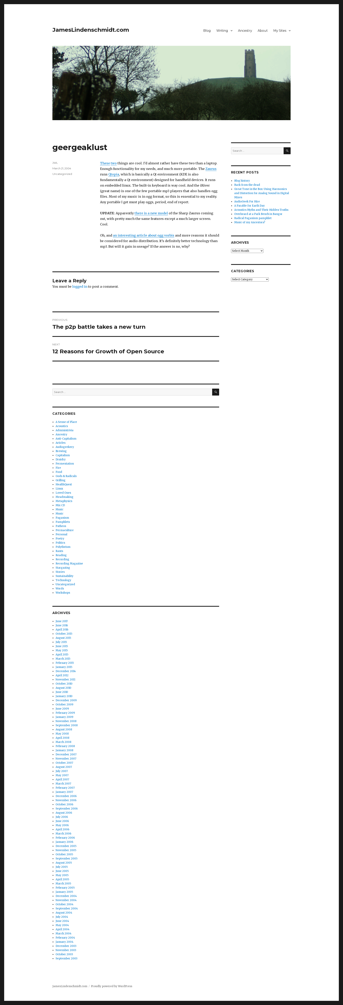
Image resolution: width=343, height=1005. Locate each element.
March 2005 (63, 883)
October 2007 (64, 763)
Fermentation (65, 463)
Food (59, 472)
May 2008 (62, 733)
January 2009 (64, 717)
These (105, 163)
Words (60, 588)
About (263, 31)
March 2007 (63, 783)
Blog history (242, 180)
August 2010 (63, 688)
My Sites (279, 31)
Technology (63, 580)
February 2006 (65, 837)
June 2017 (62, 621)
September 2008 (67, 725)
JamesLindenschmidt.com (90, 29)
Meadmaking (64, 497)
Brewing (61, 451)
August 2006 (64, 812)
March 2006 (63, 833)
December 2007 (66, 754)
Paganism (62, 517)
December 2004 (66, 896)
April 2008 (62, 738)
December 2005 (66, 846)
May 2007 (62, 775)
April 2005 (62, 879)
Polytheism (63, 547)
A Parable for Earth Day (249, 205)
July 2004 (62, 917)
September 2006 (67, 808)
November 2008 (66, 721)
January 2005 (64, 892)
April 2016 (62, 629)
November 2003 (66, 950)
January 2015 (64, 667)
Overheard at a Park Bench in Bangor (258, 214)
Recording (62, 559)
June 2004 (62, 921)
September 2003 (66, 958)
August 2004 (64, 912)
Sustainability (64, 576)
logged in (79, 286)
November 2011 (65, 679)
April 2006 (62, 829)
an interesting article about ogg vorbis (143, 235)
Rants (59, 551)
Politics (60, 542)
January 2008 (64, 750)
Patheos (61, 526)
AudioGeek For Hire (247, 201)
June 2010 (62, 692)
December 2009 (66, 700)
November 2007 (66, 758)
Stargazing (63, 567)
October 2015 (64, 633)
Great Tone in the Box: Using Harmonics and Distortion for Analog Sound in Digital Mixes (261, 193)
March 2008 (63, 742)
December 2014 (66, 671)
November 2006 (66, 800)
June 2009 (62, 708)
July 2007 (62, 771)
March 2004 (63, 933)
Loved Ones (63, 492)
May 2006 (62, 825)
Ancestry (245, 31)
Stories (60, 572)
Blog (207, 31)
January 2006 (64, 842)
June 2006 (62, 821)
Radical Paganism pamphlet (253, 218)
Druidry (61, 459)
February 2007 (65, 787)
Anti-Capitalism (66, 438)
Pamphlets (63, 522)
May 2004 (62, 925)
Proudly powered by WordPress (111, 986)
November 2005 (66, 850)
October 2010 (64, 683)
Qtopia (113, 174)
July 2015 (61, 642)
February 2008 (65, 746)
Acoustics (62, 426)
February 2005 (65, 887)
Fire (58, 467)
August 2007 (64, 767)
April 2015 (62, 654)
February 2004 (65, 937)
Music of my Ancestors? (249, 222)
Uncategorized (62, 173)
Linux (59, 488)
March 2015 (63, 658)
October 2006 (64, 804)
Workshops (63, 592)
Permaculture (65, 530)
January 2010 (64, 696)
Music (59, 509)
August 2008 (64, 729)
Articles (61, 443)
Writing (222, 31)
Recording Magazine (69, 563)
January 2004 (64, 942)
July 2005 (62, 867)
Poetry (60, 538)
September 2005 (66, 858)
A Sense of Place (66, 422)
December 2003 (66, 946)
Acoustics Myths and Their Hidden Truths (261, 210)
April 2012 (62, 675)
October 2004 (64, 904)
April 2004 (62, 929)
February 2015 (65, 663)
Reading (61, 555)
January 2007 (64, 792)
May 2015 (62, 650)
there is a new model (151, 213)
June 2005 (62, 871)
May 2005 (62, 875)
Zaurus (211, 169)
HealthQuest (64, 484)
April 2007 (62, 779)
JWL (55, 162)
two (114, 163)
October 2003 (64, 954)
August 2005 (64, 862)
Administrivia (64, 430)
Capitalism (63, 455)
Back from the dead (247, 185)
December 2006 (66, 796)
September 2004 (67, 908)
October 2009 (64, 704)
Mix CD (60, 505)
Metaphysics (64, 501)
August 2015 (63, 638)
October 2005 (64, 854)
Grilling (61, 480)
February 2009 (65, 713)
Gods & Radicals (66, 476)
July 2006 (62, 817)
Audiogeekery (65, 447)
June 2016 (62, 625)
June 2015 (62, 646)
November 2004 (66, 900)
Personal (61, 534)
